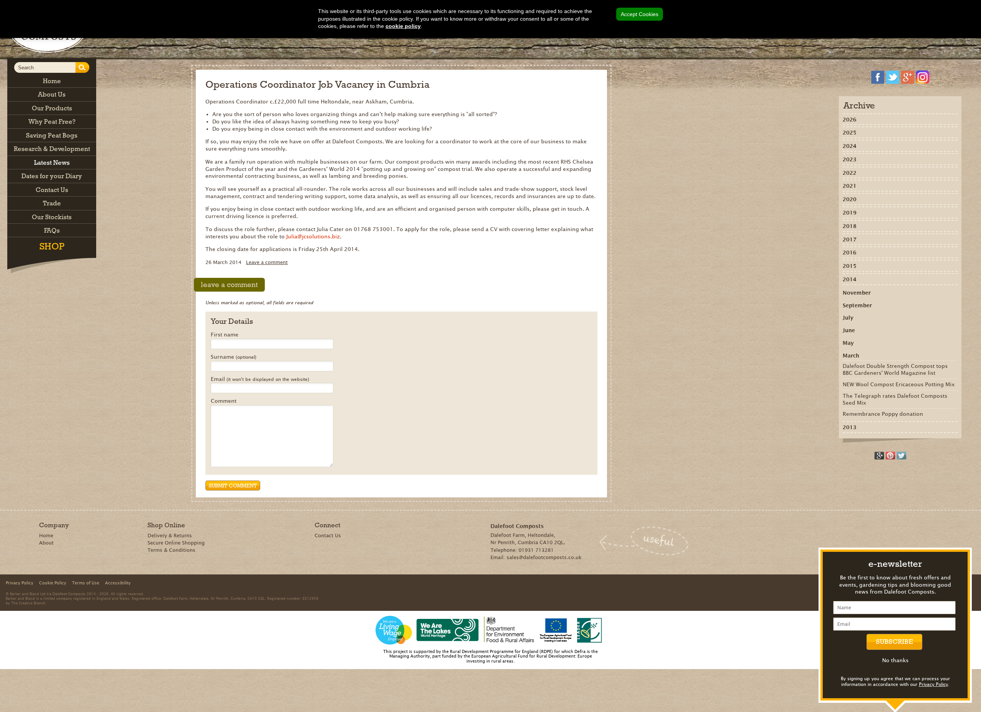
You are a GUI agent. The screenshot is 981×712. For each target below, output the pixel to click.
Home (46, 535)
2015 (849, 266)
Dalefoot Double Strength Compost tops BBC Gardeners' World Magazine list (895, 369)
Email (260, 379)
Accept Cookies (639, 14)
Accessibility (118, 583)
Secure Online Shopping (176, 543)
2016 (849, 252)
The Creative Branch (28, 602)
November (857, 293)
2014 (849, 279)
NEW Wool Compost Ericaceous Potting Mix (899, 384)
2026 (849, 119)
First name (224, 335)
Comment (223, 401)
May (848, 343)
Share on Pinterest (890, 455)
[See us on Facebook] (877, 77)
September (857, 305)
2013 (849, 427)
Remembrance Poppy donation (883, 414)
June (849, 330)
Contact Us (328, 535)
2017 (849, 239)
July (848, 318)
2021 (849, 186)
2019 (849, 213)
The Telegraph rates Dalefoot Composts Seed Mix (895, 399)
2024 (849, 146)
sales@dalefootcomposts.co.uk (544, 557)
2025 (849, 133)
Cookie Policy (52, 583)
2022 (849, 173)
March (851, 356)
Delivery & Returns (170, 535)
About (46, 543)
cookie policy (403, 26)
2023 (849, 159)
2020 (849, 199)
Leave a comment (267, 262)
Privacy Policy (933, 684)
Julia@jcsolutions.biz (313, 236)
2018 (849, 226)
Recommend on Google (879, 455)
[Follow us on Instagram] (922, 77)
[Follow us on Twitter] (892, 77)
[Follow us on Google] (907, 77)
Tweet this (901, 455)
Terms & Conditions (171, 550)
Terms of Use (85, 583)
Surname (233, 357)
